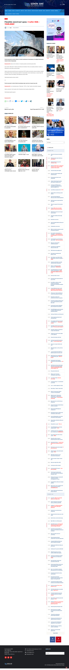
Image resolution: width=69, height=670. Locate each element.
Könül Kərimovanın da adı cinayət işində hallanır (57, 212)
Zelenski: (57, 166)
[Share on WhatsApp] (7, 101)
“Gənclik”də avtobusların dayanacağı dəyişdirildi (55, 615)
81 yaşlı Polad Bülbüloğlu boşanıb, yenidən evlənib (51, 56)
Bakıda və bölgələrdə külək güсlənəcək (56, 266)
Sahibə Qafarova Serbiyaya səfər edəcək (57, 193)
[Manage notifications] (66, 667)
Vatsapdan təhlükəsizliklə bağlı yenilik (56, 216)
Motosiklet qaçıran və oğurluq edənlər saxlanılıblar (56, 626)
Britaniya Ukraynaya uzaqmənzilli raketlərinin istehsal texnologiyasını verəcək (57, 478)
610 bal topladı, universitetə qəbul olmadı (57, 451)
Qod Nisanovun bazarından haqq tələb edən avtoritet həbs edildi (50, 111)
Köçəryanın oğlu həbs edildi (56, 462)
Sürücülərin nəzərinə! (54, 219)
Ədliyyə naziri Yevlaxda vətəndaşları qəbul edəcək (55, 374)
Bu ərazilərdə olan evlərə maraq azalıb (56, 435)
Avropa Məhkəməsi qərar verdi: (56, 289)
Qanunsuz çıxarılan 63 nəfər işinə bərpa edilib (60, 90)
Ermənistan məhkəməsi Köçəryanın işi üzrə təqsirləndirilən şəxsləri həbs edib (57, 301)
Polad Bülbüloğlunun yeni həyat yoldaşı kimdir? (56, 427)
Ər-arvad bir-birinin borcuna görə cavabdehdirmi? (57, 322)
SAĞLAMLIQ (10, 13)
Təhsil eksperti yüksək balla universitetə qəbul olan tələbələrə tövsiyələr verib (57, 473)
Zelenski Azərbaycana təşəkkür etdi (56, 155)
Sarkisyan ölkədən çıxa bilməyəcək (57, 314)
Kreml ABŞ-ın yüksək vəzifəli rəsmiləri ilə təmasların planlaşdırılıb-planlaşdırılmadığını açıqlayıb (57, 284)
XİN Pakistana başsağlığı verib (56, 250)
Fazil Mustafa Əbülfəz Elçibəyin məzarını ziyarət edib (59, 109)
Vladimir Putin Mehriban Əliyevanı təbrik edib (57, 546)
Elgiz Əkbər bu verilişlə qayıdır (56, 520)
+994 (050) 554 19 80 (30, 650)
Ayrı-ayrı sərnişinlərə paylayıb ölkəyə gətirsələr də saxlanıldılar (57, 570)
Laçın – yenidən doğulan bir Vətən (57, 385)
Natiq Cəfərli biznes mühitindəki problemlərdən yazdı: (56, 356)
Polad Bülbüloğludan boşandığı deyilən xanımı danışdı (60, 58)
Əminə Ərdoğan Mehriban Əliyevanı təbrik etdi (57, 223)
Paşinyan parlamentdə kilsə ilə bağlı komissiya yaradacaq (56, 619)
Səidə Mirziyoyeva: (57, 525)
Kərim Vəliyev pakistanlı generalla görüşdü (57, 598)
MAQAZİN (14, 13)
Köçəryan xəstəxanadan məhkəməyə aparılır (55, 243)
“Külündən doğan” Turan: (23, 154)
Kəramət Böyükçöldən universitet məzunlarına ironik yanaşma (57, 417)
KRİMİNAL (56, 10)
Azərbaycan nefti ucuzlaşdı (56, 465)
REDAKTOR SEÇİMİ (35, 10)
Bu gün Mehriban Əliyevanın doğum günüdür (57, 482)
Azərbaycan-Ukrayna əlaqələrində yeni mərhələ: (50, 92)
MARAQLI (17, 13)
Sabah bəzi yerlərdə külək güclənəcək (55, 630)
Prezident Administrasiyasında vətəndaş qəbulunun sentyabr (56, 594)
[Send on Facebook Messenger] (17, 101)
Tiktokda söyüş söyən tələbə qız (56, 159)
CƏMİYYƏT (22, 10)
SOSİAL (44, 10)
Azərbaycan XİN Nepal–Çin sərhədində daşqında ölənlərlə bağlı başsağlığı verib (56, 186)
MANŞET (6, 10)
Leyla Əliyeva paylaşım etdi (57, 189)
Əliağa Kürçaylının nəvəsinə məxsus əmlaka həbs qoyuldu (56, 552)
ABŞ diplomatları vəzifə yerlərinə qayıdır (57, 348)
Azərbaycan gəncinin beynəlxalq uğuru (57, 341)
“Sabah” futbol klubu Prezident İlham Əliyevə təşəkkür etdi (56, 182)
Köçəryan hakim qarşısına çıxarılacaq (55, 534)
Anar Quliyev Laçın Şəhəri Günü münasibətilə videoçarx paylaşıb (57, 258)
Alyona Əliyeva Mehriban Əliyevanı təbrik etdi (57, 421)
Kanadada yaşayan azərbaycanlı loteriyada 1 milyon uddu (50, 74)
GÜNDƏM (9, 10)
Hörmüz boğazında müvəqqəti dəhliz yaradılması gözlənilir (56, 502)
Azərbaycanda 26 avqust (56, 469)
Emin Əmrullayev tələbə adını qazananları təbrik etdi (56, 561)
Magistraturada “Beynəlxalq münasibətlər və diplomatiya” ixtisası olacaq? (57, 397)
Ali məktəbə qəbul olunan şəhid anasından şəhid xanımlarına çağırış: (10, 155)
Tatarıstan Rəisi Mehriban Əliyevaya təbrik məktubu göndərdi (57, 197)
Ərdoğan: (56, 506)
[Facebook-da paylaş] (11, 101)
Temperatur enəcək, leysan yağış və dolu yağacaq (57, 334)
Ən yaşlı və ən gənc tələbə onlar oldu (56, 345)
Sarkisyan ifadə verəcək (55, 275)
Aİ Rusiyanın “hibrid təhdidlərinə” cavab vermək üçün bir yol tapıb (57, 293)
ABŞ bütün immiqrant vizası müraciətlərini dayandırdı (56, 455)
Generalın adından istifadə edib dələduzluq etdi (56, 174)
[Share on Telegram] (27, 101)
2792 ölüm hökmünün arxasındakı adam (57, 590)
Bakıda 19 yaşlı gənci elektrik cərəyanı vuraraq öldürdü (56, 392)
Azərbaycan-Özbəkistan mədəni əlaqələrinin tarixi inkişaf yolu (56, 556)
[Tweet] (23, 101)
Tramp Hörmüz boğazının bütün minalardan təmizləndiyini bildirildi (57, 582)
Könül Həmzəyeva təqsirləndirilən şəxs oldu (57, 201)
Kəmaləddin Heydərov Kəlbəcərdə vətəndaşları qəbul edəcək (57, 413)
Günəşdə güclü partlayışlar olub (56, 606)
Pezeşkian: (56, 498)
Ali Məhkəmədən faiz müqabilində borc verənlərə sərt (57, 431)
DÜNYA (26, 10)
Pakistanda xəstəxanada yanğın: (57, 448)
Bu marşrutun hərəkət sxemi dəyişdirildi (56, 178)
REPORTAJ (29, 10)
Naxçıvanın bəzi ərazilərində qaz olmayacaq (57, 402)
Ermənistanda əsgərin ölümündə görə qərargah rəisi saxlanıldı (56, 306)
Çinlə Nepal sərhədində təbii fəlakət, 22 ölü (56, 254)
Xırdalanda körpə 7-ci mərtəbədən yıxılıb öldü (57, 382)
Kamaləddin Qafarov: (57, 443)
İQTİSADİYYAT (17, 10)
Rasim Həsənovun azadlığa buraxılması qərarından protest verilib (56, 610)
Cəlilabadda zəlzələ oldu (55, 226)
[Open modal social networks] (31, 101)
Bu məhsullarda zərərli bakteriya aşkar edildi (57, 239)
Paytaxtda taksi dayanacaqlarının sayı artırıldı (57, 279)
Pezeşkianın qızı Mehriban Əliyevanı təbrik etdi (55, 247)
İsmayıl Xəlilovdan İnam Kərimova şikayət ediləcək (57, 491)
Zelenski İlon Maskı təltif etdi (56, 337)
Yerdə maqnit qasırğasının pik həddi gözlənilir (56, 318)
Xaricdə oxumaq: (56, 586)
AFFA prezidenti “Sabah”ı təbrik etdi (56, 459)
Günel (10, 27)
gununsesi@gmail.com (30, 652)
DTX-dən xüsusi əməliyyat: (60, 75)
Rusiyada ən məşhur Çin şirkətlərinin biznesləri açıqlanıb (56, 297)
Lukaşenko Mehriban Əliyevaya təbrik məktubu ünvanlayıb (56, 542)
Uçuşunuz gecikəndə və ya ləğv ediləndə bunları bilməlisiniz (56, 263)
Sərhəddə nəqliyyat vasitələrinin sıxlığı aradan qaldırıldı (56, 330)
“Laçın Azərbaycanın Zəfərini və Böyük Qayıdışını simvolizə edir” (56, 352)
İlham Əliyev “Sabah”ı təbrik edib (57, 388)
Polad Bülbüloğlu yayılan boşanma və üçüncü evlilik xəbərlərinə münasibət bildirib (57, 310)
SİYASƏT (13, 10)
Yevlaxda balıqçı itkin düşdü (56, 170)
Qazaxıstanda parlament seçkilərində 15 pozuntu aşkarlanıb (57, 538)
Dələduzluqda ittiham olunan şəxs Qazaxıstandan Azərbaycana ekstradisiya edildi (57, 565)
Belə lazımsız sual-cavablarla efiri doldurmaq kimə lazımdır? (57, 486)
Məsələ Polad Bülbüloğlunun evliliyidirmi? (56, 409)
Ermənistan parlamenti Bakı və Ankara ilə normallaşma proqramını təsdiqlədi (57, 529)
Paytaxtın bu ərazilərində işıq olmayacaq (56, 511)
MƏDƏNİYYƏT (48, 10)
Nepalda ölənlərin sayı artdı (56, 162)
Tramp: (56, 209)
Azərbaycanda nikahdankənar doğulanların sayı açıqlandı (56, 622)
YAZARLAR (52, 10)
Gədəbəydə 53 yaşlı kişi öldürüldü (57, 548)
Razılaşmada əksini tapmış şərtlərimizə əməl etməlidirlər (57, 361)
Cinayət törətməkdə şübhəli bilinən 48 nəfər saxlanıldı (57, 405)
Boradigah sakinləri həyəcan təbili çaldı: (57, 326)
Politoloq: (57, 602)
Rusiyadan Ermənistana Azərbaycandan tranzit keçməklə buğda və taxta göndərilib (57, 577)
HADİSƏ (6, 13)
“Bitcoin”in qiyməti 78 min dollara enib (57, 205)
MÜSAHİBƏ (40, 10)
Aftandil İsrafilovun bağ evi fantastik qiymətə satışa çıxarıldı (57, 439)
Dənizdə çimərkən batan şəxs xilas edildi (57, 515)
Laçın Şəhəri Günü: (56, 378)
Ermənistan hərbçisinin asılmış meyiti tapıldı (56, 573)
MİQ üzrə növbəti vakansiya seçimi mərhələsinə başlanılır (57, 230)
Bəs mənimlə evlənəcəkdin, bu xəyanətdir (57, 235)
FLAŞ (6, 18)
